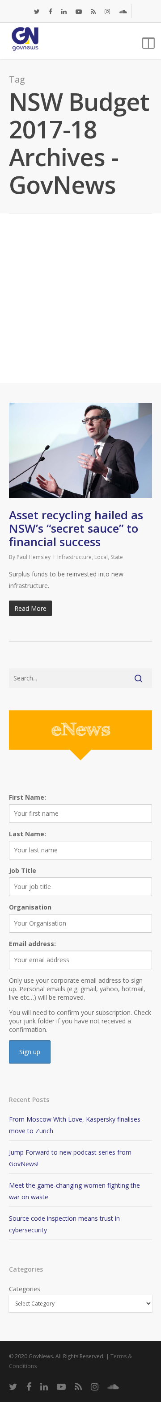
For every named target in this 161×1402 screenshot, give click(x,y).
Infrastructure (74, 557)
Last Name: (27, 834)
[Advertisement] (80, 298)
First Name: (27, 797)
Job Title (22, 870)
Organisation (30, 907)
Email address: (32, 943)
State (116, 557)
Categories (24, 1289)
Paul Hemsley (34, 557)
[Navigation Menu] (147, 41)
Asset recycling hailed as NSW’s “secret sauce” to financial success (76, 528)
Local (101, 557)
